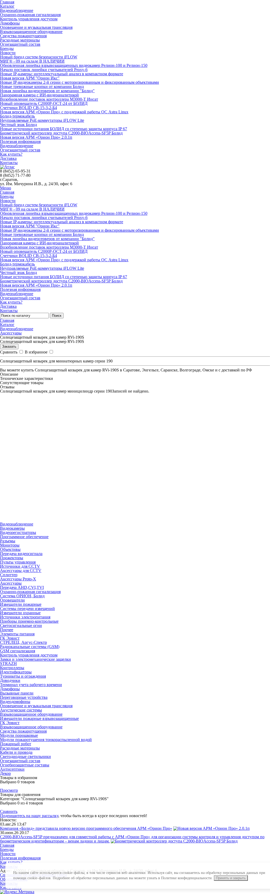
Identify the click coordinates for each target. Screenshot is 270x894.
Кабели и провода (16, 752)
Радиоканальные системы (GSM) (29, 646)
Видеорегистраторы (18, 532)
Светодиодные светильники (25, 756)
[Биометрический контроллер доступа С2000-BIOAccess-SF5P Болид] (174, 841)
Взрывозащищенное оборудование (31, 31)
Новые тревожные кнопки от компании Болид (42, 86)
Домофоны (10, 23)
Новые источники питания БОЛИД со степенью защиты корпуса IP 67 (63, 129)
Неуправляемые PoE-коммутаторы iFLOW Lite (42, 120)
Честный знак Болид (18, 124)
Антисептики (12, 769)
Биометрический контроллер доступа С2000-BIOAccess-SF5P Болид (61, 133)
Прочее (6, 629)
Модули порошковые (19, 735)
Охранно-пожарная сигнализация (30, 14)
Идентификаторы (16, 672)
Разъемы (7, 541)
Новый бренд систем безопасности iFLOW (38, 57)
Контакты (9, 162)
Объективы (10, 549)
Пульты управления (18, 562)
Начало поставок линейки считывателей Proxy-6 (44, 69)
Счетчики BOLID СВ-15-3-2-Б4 (28, 107)
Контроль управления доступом (28, 19)
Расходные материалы (20, 40)
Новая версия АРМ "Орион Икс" (30, 78)
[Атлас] (7, 167)
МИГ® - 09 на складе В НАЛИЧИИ (32, 61)
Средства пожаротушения (23, 36)
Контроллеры (12, 667)
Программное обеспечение (24, 536)
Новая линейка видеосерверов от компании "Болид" (47, 91)
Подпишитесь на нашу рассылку (29, 815)
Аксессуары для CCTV (20, 570)
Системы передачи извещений (27, 608)
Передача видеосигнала (21, 553)
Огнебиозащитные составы (24, 765)
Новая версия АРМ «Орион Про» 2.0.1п (36, 137)
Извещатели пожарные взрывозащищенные (39, 718)
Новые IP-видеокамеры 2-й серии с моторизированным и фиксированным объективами (79, 82)
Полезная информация (20, 141)
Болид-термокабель (17, 116)
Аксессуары (11, 333)
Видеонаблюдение (16, 10)
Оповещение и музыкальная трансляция (36, 27)
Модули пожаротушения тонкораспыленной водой (46, 739)
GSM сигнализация (17, 651)
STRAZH (8, 663)
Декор (5, 773)
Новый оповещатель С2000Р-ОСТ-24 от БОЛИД (44, 103)
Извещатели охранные (20, 613)
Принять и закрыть (231, 878)
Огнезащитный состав (20, 44)
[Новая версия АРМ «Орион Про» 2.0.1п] (211, 828)
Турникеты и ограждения (23, 676)
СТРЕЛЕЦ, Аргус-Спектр (23, 642)
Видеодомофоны (15, 701)
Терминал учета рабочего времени (31, 684)
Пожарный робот (15, 744)
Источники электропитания (25, 617)
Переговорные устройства (23, 697)
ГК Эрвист (10, 638)
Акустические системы (21, 710)
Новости (8, 52)
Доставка (8, 158)
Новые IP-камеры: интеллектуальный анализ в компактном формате (61, 74)
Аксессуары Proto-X (18, 579)
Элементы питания (17, 634)
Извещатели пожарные (20, 604)
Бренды (7, 48)
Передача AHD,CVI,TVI (22, 587)
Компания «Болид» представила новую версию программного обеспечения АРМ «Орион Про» (86, 828)
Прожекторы (11, 558)
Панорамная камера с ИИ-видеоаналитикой (39, 95)
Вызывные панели (16, 693)
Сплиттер (8, 574)
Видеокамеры (12, 528)
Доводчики (10, 680)
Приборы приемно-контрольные (29, 621)
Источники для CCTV (20, 566)
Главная (7, 192)
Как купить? (11, 154)
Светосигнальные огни (21, 625)
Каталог (7, 6)
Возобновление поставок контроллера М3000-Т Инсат (49, 99)
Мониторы (10, 545)
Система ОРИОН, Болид (22, 596)
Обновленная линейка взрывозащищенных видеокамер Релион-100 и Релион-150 (73, 65)
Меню (5, 188)
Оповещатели (12, 600)
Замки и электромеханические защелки (35, 659)
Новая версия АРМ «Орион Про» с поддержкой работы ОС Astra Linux (64, 112)
